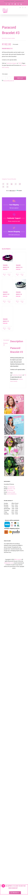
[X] (7, 184)
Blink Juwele (17, 817)
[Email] (7, 186)
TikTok (20, 63)
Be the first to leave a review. (8, 38)
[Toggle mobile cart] (20, 7)
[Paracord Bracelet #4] (20, 370)
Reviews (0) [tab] (5, 602)
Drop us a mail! (11, 750)
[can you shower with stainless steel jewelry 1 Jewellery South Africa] (14, 674)
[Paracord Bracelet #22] (7, 413)
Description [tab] (6, 598)
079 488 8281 (11, 745)
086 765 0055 (9, 748)
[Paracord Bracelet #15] (20, 300)
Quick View (9, 275)
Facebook (8, 63)
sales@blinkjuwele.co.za (19, 1)
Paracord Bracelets (11, 179)
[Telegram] (19, 184)
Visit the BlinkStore (11, 752)
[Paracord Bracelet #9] (7, 257)
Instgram (14, 63)
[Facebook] (3, 184)
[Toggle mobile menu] (25, 7)
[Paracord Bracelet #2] (7, 526)
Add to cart (20, 78)
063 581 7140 (11, 747)
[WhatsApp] (15, 184)
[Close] (3, 886)
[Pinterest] (3, 186)
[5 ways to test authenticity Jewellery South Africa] (14, 694)
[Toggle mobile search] (22, 7)
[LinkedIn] (11, 184)
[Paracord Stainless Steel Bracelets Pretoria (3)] (14, 128)
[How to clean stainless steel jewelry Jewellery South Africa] (14, 653)
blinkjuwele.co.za (8, 821)
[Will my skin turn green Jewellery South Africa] (14, 715)
